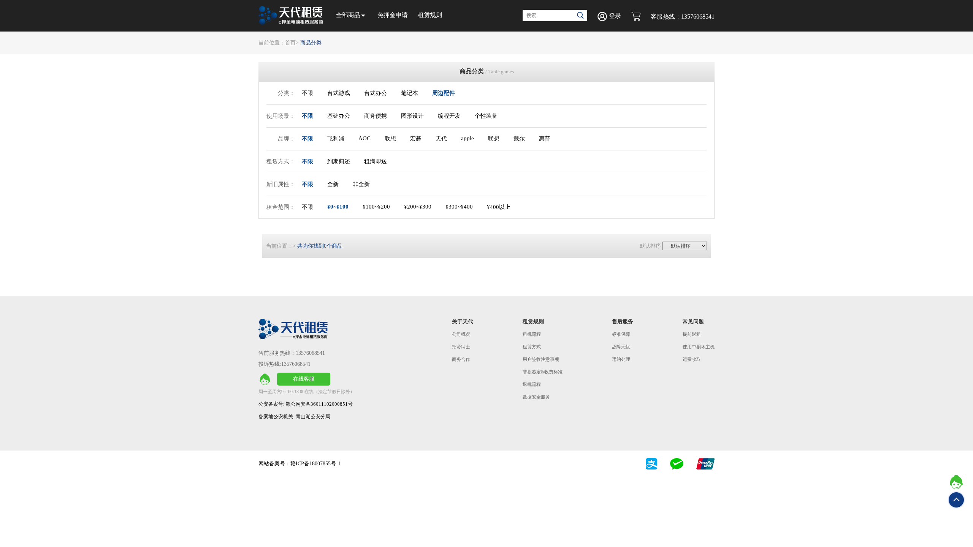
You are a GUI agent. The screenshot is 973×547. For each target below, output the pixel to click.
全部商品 (348, 15)
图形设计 (412, 116)
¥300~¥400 (459, 207)
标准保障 (621, 334)
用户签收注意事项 (541, 359)
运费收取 (692, 359)
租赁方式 (532, 346)
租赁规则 (430, 15)
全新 (333, 184)
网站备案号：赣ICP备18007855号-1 (299, 463)
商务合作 (461, 359)
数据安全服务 (536, 397)
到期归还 (338, 161)
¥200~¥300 (417, 207)
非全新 (361, 184)
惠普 (544, 139)
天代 (441, 139)
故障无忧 (621, 346)
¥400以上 (498, 207)
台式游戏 (338, 93)
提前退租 (692, 334)
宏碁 (416, 139)
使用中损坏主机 (699, 346)
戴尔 (519, 139)
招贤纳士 (461, 346)
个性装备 (486, 116)
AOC (364, 138)
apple (467, 138)
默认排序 (650, 246)
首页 (290, 43)
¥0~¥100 (338, 207)
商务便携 (375, 116)
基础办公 (338, 116)
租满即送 (375, 161)
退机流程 (532, 384)
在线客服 (303, 379)
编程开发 (449, 116)
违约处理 (621, 359)
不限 (307, 93)
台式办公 (375, 93)
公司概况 (461, 334)
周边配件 (443, 93)
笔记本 (409, 93)
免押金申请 (392, 15)
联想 (390, 139)
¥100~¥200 (376, 207)
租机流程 (532, 334)
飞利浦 (335, 139)
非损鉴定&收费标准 (543, 372)
